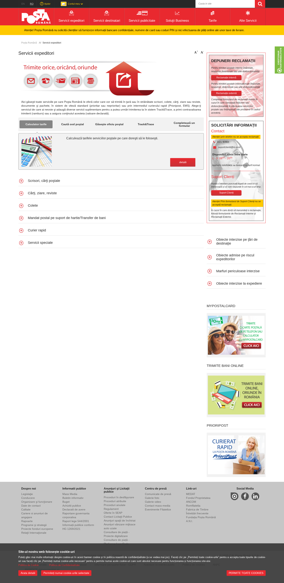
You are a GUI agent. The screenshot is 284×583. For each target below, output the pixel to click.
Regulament (111, 508)
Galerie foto (152, 497)
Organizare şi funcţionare (36, 501)
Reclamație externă (226, 93)
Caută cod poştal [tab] (72, 124)
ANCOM (191, 501)
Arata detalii (28, 572)
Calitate (26, 509)
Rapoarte (27, 521)
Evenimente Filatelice (158, 509)
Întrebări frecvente (197, 513)
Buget (66, 501)
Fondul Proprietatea (198, 497)
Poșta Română (29, 42)
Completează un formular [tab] (184, 124)
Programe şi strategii (34, 524)
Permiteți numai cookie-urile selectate (66, 572)
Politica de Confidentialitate (64, 565)
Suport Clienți (226, 192)
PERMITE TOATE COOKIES (246, 572)
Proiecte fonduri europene (37, 528)
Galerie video (153, 501)
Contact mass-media (157, 505)
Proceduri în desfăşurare (119, 497)
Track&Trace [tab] (146, 124)
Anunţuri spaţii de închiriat (119, 520)
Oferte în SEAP (113, 512)
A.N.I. (189, 521)
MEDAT (190, 494)
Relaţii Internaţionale (33, 532)
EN (23, 4)
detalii (182, 162)
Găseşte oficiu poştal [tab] (109, 124)
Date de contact (31, 505)
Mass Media (69, 494)
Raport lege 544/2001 (75, 521)
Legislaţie (27, 494)
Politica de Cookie (28, 565)
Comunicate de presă (158, 494)
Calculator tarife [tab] (36, 124)
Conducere (28, 497)
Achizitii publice (71, 505)
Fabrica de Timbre (197, 509)
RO (31, 4)
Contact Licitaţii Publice (118, 516)
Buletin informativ (72, 497)
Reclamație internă (226, 77)
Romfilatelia (193, 505)
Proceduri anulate (114, 505)
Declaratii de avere (73, 509)
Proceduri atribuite (115, 501)
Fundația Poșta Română (201, 517)
